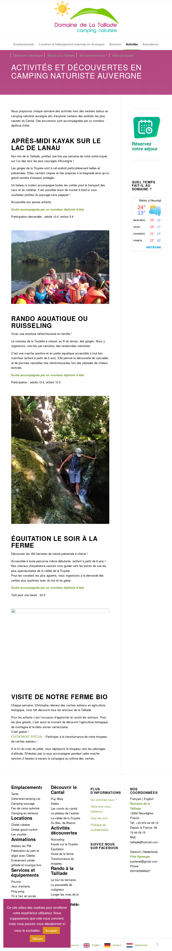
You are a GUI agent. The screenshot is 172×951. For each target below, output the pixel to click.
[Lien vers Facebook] (157, 944)
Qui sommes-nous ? (103, 799)
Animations (23, 839)
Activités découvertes (64, 830)
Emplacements (27, 787)
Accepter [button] (51, 930)
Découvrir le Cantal (64, 789)
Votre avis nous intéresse (100, 808)
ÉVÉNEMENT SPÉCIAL (27, 736)
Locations (21, 818)
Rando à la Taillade (62, 870)
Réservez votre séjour (145, 146)
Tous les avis (99, 818)
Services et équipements (25, 872)
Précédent (21, 267)
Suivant (99, 267)
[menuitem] (23, 44)
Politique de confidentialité (99, 827)
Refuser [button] (37, 938)
